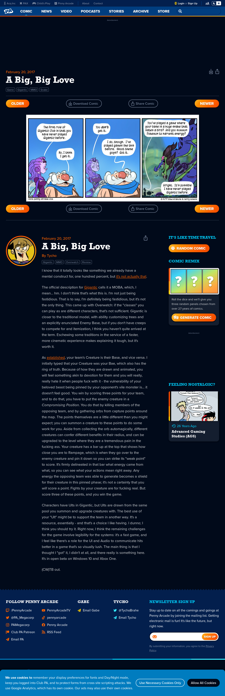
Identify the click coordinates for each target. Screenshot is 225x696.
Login (181, 3)
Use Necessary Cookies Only (160, 682)
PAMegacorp (20, 624)
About (85, 3)
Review (86, 262)
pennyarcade (56, 617)
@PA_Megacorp (22, 617)
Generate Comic (195, 317)
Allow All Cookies (203, 682)
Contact (98, 3)
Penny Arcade (57, 624)
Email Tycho (127, 617)
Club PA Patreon (23, 632)
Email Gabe (91, 610)
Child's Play (43, 3)
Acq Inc (11, 3)
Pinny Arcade (66, 3)
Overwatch (72, 262)
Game (10, 89)
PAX (25, 3)
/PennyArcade (21, 610)
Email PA (17, 639)
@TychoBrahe (129, 610)
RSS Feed (54, 632)
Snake (44, 89)
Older (17, 103)
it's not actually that (131, 276)
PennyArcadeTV (58, 610)
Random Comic (191, 248)
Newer (207, 103)
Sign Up (192, 3)
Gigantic (22, 89)
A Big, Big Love (76, 247)
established (56, 357)
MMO (34, 89)
